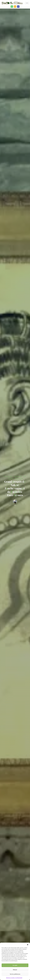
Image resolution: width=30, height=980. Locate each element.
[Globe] (18, 6)
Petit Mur (10, 478)
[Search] (12, 6)
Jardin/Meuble (18, 476)
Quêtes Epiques (19, 478)
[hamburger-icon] (27, 3)
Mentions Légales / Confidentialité (14, 977)
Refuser (15, 969)
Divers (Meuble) (8, 476)
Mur (24, 476)
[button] (27, 944)
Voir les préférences (15, 974)
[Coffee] (15, 6)
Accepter (15, 965)
